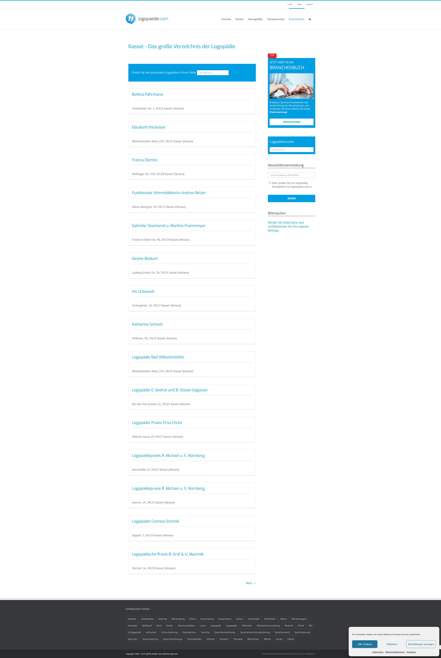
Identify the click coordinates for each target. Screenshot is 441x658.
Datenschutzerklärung (395, 652)
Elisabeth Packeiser (149, 127)
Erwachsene (224, 618)
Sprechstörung (150, 639)
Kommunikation (186, 625)
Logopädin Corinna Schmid (155, 521)
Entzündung (207, 618)
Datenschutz (296, 653)
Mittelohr (247, 625)
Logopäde (216, 625)
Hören (283, 618)
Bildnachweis (281, 653)
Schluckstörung (169, 632)
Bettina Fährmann (147, 94)
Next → (251, 583)
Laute (203, 625)
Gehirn (239, 618)
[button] (310, 19)
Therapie (238, 639)
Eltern (192, 618)
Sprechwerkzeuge (172, 639)
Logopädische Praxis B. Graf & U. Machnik (167, 554)
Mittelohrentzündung (268, 625)
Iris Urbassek (143, 291)
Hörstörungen (298, 618)
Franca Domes (144, 159)
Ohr (310, 625)
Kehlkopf (147, 625)
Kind (158, 625)
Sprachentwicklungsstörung (255, 632)
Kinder (169, 625)
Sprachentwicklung (224, 632)
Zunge (279, 639)
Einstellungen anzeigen (421, 644)
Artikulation (147, 618)
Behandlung (178, 618)
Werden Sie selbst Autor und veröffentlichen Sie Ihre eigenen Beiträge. (288, 226)
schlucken (151, 632)
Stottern (223, 639)
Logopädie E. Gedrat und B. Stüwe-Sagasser (170, 390)
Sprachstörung (302, 632)
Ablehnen (392, 644)
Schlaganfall (134, 632)
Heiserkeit (269, 618)
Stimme (210, 639)
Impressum (411, 652)
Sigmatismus (189, 632)
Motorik (289, 625)
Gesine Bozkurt (145, 258)
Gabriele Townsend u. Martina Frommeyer (168, 225)
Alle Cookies (365, 644)
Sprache (205, 632)
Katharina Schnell (147, 324)
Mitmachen (267, 653)
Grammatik (254, 618)
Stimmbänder (194, 639)
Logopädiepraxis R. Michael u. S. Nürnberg (168, 455)
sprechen (133, 639)
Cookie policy (378, 652)
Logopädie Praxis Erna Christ (157, 422)
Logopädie (231, 625)
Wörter (267, 639)
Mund (301, 625)
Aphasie (132, 618)
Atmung (162, 618)
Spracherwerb (282, 632)
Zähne (290, 639)
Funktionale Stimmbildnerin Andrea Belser (169, 192)
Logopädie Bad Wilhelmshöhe (158, 357)
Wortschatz (253, 639)
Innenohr (132, 625)
